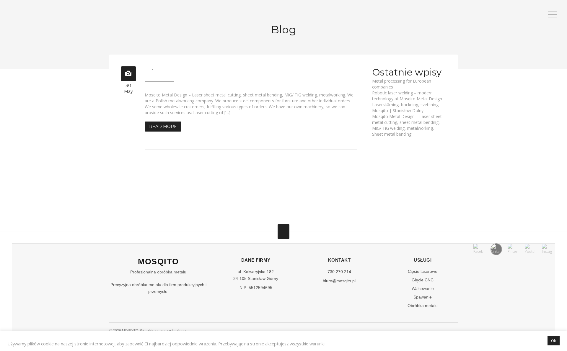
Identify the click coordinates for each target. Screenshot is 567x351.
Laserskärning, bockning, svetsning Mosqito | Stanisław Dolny (405, 107)
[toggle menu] (552, 14)
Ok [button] (553, 340)
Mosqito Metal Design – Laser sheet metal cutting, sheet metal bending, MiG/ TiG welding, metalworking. (407, 122)
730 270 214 (339, 271)
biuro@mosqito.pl (339, 280)
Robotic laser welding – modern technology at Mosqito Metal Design (407, 95)
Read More (163, 126)
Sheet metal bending (391, 134)
